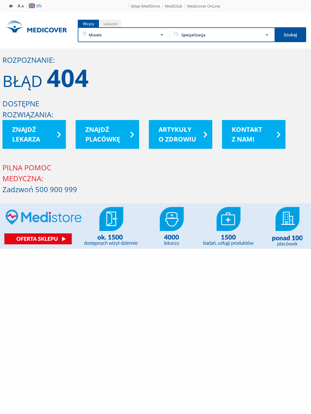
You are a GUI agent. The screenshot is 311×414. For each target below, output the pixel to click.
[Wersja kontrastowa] (11, 5)
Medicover (36, 26)
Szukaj (290, 35)
